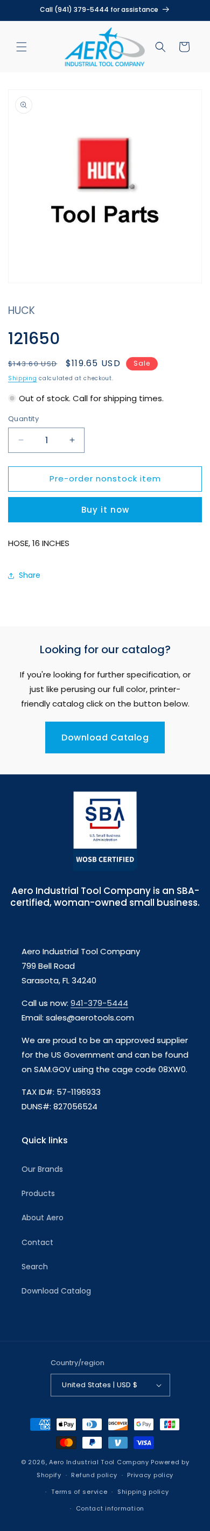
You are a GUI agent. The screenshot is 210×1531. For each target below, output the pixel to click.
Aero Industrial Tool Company (99, 1462)
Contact (37, 1242)
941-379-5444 (99, 1003)
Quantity (23, 419)
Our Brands (42, 1169)
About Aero (43, 1217)
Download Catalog (105, 737)
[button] (21, 47)
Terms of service (79, 1491)
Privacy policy (150, 1475)
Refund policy (94, 1475)
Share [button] (29, 575)
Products (38, 1193)
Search (35, 1266)
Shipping (22, 378)
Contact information (110, 1508)
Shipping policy (143, 1491)
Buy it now (105, 509)
